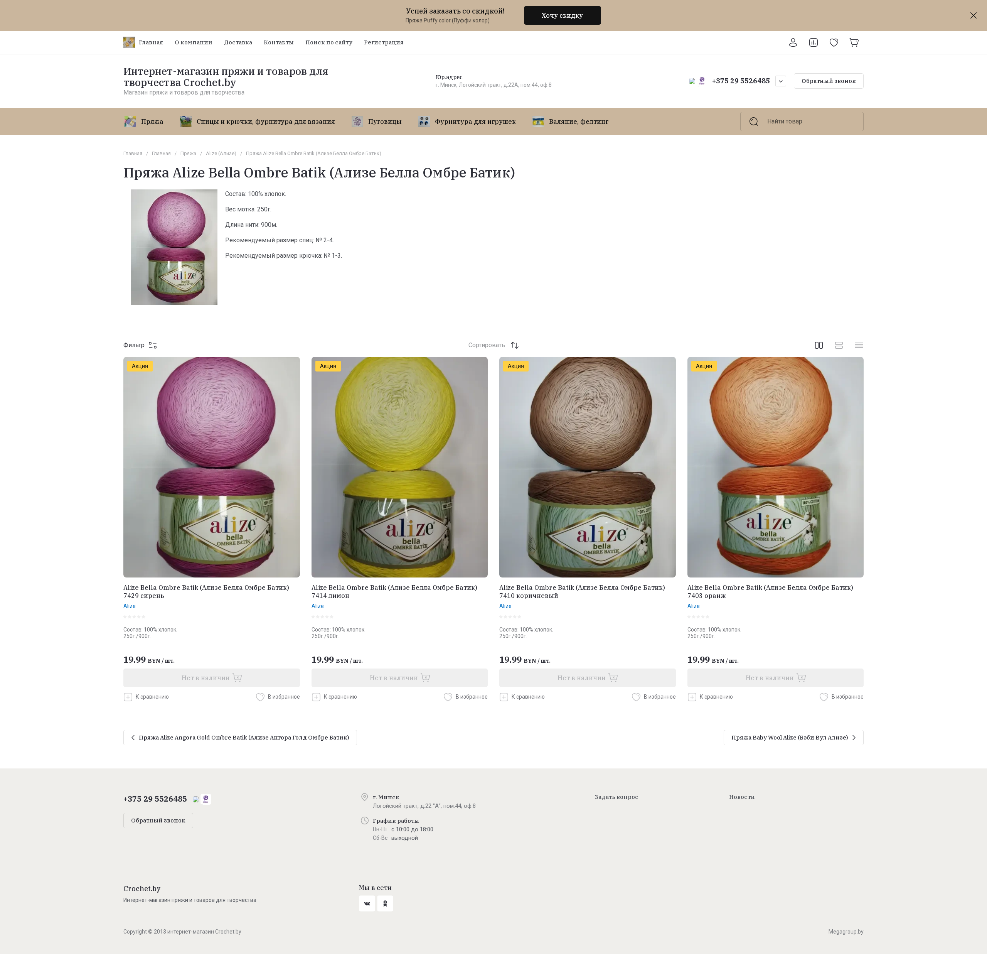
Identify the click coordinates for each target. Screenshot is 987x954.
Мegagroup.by (846, 932)
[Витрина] (819, 345)
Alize (129, 606)
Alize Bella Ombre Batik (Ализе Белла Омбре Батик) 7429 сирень (206, 591)
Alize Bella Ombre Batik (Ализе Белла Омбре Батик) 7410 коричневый (582, 591)
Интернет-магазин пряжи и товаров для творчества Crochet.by (225, 76)
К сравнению (152, 697)
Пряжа (188, 153)
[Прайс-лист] (859, 345)
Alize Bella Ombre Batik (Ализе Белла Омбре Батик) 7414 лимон (394, 591)
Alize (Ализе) (221, 153)
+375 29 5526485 (741, 80)
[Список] (839, 345)
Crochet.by (142, 888)
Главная (132, 153)
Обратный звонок (829, 80)
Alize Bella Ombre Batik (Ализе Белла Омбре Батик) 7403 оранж (770, 591)
